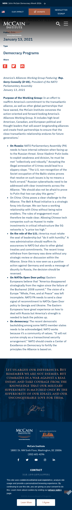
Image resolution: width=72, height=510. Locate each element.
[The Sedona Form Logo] (48, 434)
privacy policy (55, 490)
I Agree (46, 502)
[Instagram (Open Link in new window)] (45, 460)
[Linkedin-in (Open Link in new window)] (54, 460)
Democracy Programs (21, 52)
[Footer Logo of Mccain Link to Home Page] (24, 434)
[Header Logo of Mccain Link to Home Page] (14, 28)
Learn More (28, 501)
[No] (66, 492)
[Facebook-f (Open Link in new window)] (18, 460)
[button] (58, 24)
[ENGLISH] (3, 11)
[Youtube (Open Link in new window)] (36, 460)
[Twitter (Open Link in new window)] (27, 460)
